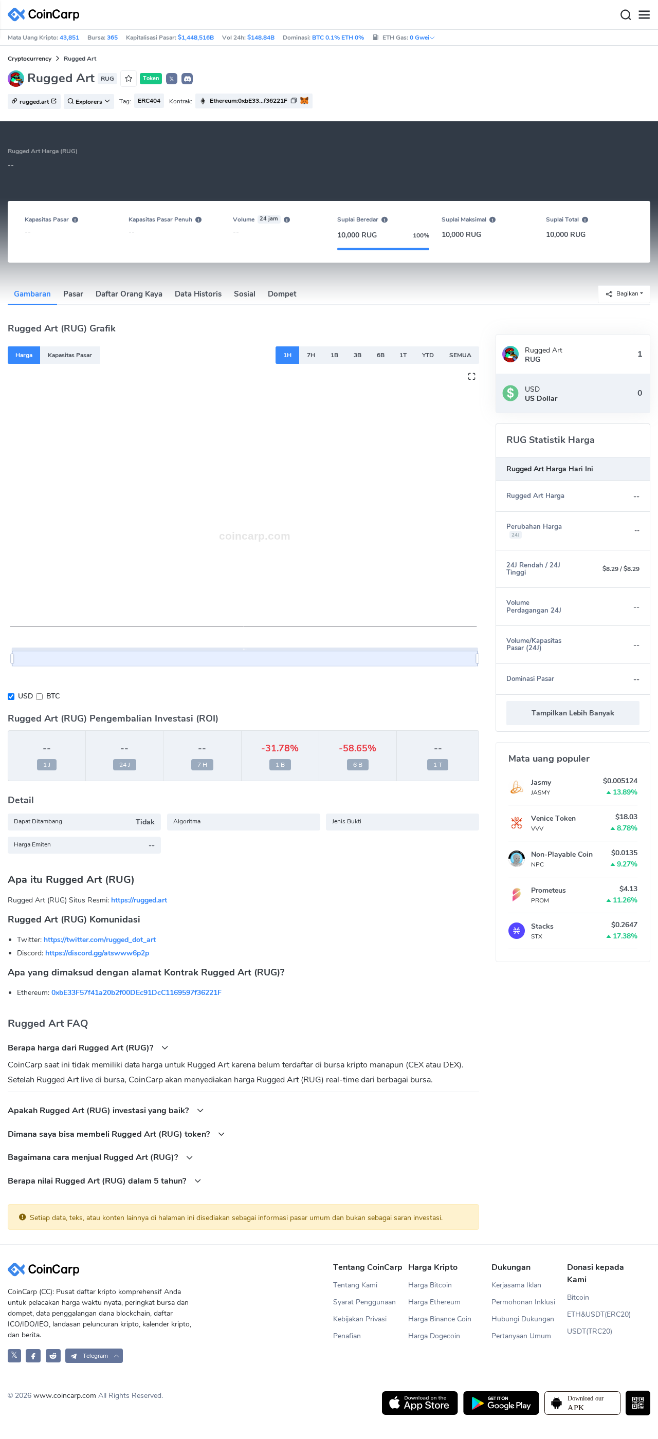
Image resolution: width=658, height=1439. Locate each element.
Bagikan (627, 293)
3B (357, 355)
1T (403, 355)
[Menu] (644, 15)
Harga (23, 355)
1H (287, 355)
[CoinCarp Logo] (46, 14)
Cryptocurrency (29, 58)
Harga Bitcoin (430, 1285)
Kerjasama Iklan (516, 1285)
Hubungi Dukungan (522, 1319)
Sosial (244, 294)
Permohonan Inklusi (523, 1302)
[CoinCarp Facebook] (33, 1355)
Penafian (347, 1336)
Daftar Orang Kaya (129, 294)
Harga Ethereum (434, 1302)
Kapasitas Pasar (70, 355)
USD (25, 696)
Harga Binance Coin (439, 1319)
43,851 (69, 37)
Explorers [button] (89, 102)
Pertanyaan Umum (521, 1336)
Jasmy (541, 782)
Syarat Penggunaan (364, 1302)
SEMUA (460, 355)
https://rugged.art (139, 900)
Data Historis (198, 294)
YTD (428, 355)
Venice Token (553, 818)
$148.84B (261, 37)
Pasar (73, 294)
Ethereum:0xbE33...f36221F (248, 101)
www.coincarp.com (64, 1395)
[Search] (625, 15)
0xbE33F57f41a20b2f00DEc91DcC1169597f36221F (136, 993)
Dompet (282, 294)
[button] (187, 78)
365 (112, 37)
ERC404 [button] (149, 101)
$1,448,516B (196, 37)
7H (311, 355)
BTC (53, 696)
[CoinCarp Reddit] (53, 1355)
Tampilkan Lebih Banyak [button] (573, 713)
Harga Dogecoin (434, 1336)
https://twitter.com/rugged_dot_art (100, 940)
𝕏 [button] (171, 79)
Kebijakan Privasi (360, 1319)
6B (381, 355)
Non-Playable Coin (562, 854)
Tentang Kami (355, 1285)
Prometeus (548, 890)
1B (334, 355)
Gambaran (32, 294)
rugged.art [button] (34, 102)
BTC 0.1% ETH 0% (338, 37)
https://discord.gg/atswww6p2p (97, 953)
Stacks (542, 926)
